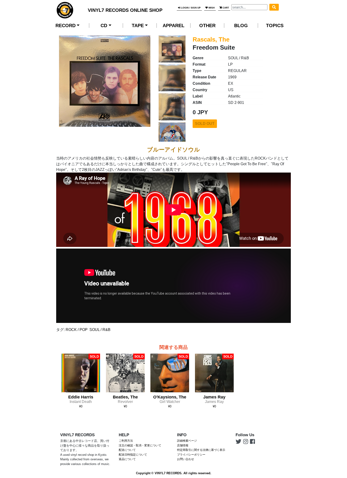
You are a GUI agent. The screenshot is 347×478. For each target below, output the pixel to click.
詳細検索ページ (187, 440)
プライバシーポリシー (191, 454)
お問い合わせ (185, 459)
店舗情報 (182, 445)
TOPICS (275, 25)
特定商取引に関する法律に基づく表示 (201, 450)
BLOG (241, 25)
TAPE (138, 25)
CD (104, 25)
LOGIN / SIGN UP (190, 7)
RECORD (65, 25)
